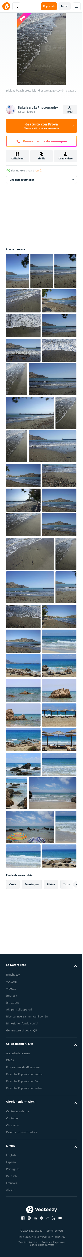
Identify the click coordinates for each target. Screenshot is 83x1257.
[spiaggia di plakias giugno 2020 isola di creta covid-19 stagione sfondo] (23, 884)
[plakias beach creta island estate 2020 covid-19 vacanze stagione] (17, 271)
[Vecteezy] (6, 6)
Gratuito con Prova (41, 126)
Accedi (64, 6)
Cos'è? (39, 170)
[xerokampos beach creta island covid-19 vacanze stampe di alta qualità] (23, 1007)
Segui (70, 111)
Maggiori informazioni (22, 179)
